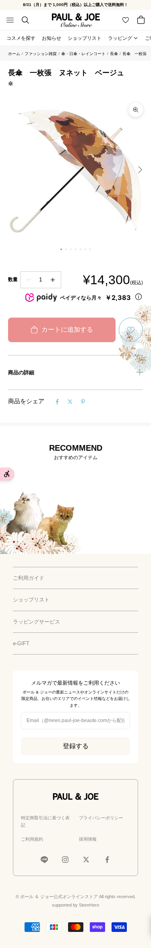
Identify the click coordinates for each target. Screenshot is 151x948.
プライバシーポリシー (101, 817)
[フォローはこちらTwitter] (86, 860)
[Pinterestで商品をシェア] (83, 401)
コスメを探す (20, 38)
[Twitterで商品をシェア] (70, 401)
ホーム (14, 53)
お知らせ (51, 38)
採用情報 (88, 839)
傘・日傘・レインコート (83, 53)
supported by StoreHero (75, 905)
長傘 (114, 53)
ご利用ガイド (28, 578)
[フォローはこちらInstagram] (65, 860)
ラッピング (120, 38)
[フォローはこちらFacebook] (107, 860)
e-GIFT (21, 643)
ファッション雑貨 (41, 53)
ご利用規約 (32, 839)
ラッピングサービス (36, 622)
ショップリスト (84, 38)
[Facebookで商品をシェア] (57, 401)
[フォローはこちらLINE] (44, 860)
